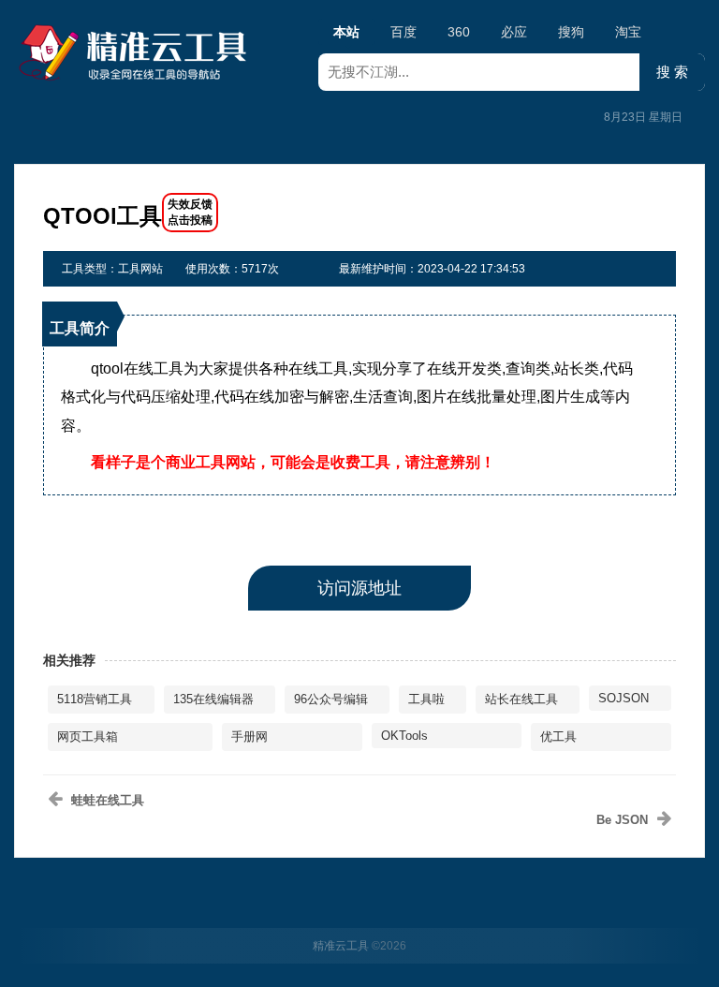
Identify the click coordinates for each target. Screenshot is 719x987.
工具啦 (426, 699)
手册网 (249, 736)
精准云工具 (341, 945)
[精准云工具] (135, 52)
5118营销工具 (94, 699)
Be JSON (622, 820)
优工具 (558, 736)
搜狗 (571, 31)
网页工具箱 (87, 736)
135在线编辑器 (213, 699)
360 (459, 31)
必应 (514, 31)
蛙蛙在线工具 (107, 800)
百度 (403, 31)
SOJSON (623, 698)
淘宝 (628, 31)
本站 (346, 31)
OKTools (404, 736)
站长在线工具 (521, 699)
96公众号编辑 (331, 699)
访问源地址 (359, 588)
